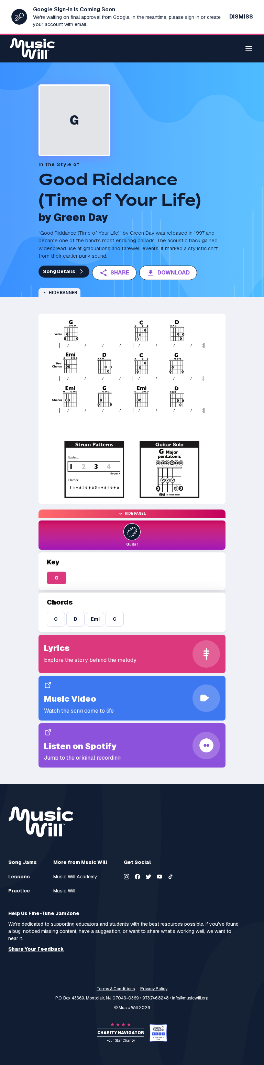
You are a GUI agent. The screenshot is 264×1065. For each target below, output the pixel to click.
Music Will (64, 891)
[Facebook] (137, 876)
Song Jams (22, 862)
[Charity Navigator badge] (158, 1033)
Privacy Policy (153, 989)
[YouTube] (159, 876)
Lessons (19, 877)
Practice (19, 891)
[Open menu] (249, 49)
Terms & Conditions (116, 989)
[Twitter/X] (148, 876)
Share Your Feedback (36, 949)
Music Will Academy (75, 877)
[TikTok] (170, 876)
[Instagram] (126, 876)
